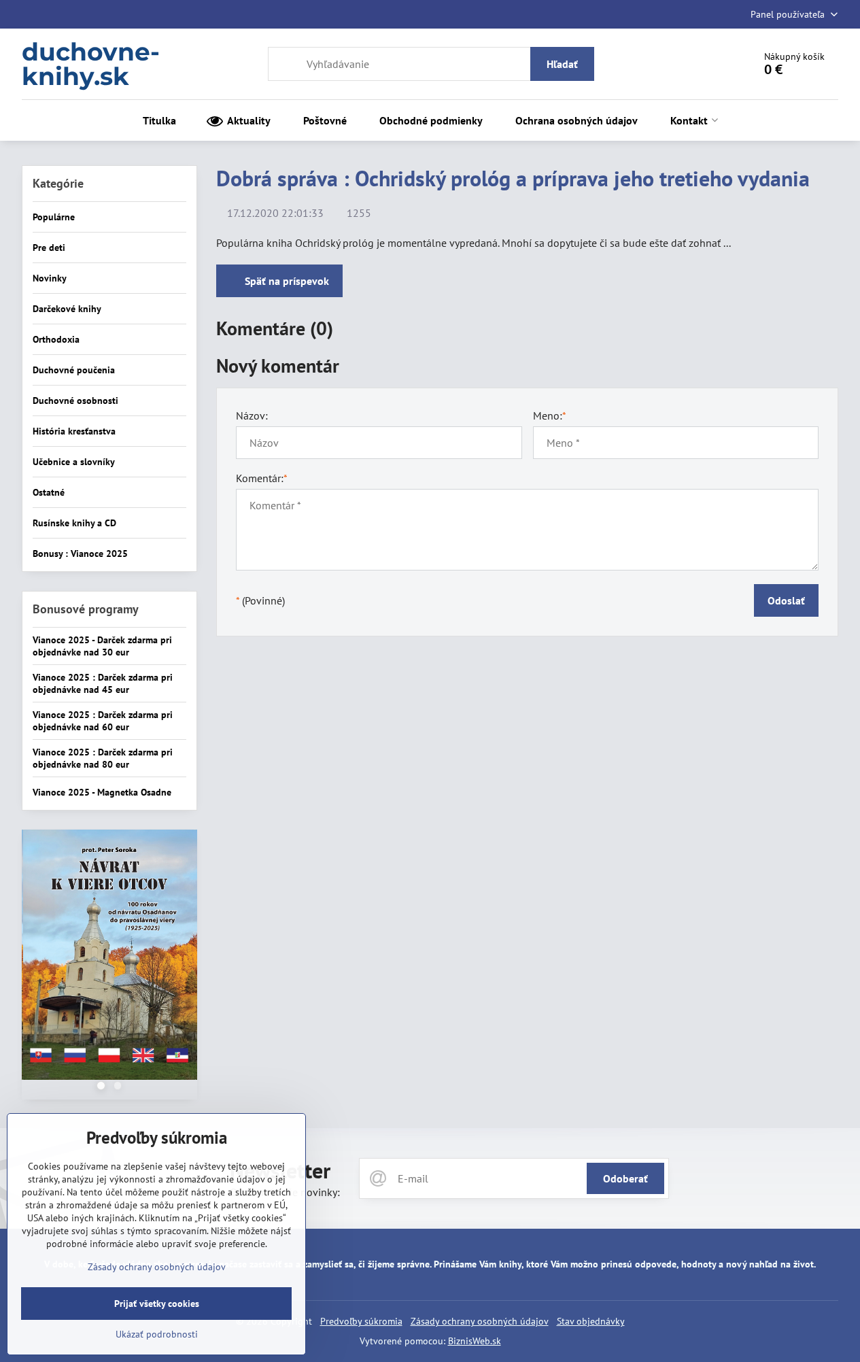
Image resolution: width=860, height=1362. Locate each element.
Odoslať (786, 600)
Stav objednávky (591, 1321)
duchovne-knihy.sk (91, 63)
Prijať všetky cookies (156, 1303)
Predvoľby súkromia (361, 1321)
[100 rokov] (109, 957)
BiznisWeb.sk (474, 1341)
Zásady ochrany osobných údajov (480, 1321)
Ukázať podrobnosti (157, 1334)
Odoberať (625, 1178)
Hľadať (562, 64)
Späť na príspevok (285, 281)
